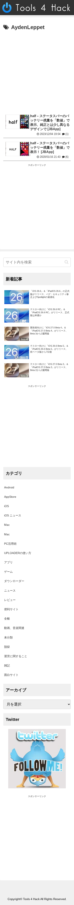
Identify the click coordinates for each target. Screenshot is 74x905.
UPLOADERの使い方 (17, 553)
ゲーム (8, 571)
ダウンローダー (14, 581)
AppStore (10, 496)
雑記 (7, 665)
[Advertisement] (37, 71)
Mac (7, 524)
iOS (6, 506)
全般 (7, 618)
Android (9, 487)
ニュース (10, 590)
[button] (66, 262)
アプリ (8, 562)
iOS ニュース (12, 515)
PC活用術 (10, 543)
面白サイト (11, 674)
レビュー (10, 600)
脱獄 (7, 646)
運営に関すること (15, 656)
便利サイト (11, 609)
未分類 (8, 637)
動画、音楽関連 (14, 628)
